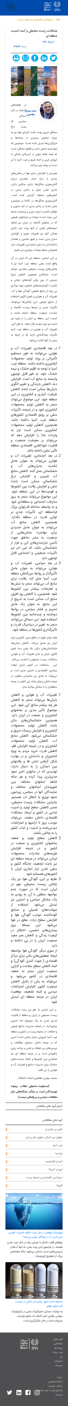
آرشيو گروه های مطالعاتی (49, 1106)
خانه (58, 20)
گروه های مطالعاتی (58, 1341)
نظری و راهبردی (54, 1129)
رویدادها (58, 1348)
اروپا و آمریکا (56, 1169)
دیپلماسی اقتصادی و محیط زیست (44, 1177)
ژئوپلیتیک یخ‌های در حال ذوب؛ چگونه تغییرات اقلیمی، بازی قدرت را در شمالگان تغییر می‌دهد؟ (35, 1235)
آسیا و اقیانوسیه (54, 1161)
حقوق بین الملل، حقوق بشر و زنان (44, 1137)
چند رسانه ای (58, 1354)
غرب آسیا (58, 1145)
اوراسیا (59, 1153)
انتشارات (58, 1361)
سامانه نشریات (55, 1386)
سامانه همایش (55, 1381)
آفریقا (60, 1185)
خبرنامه (59, 1365)
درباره (60, 1377)
